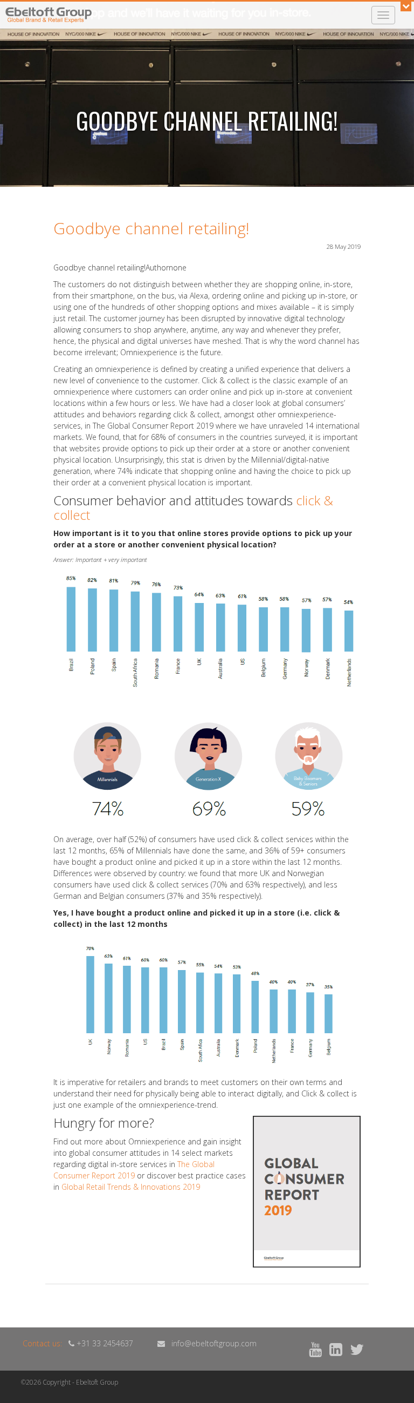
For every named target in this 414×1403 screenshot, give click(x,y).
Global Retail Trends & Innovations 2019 (130, 1187)
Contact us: (42, 1343)
